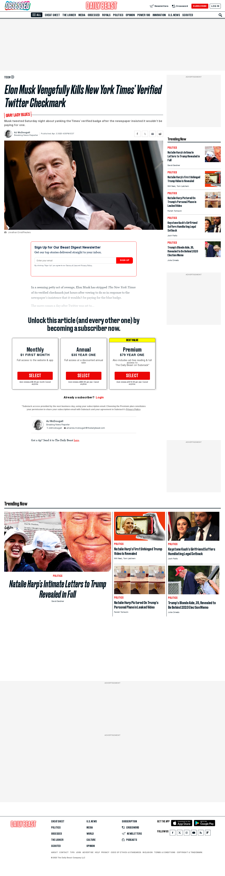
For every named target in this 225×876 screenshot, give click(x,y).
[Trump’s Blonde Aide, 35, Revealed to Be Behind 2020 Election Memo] (213, 256)
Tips (72, 852)
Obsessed (94, 15)
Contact (64, 852)
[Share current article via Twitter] (145, 134)
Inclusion (148, 852)
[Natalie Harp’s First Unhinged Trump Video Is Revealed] (213, 185)
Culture (91, 839)
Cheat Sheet (52, 15)
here (76, 440)
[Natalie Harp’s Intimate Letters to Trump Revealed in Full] (213, 161)
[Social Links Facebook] (172, 833)
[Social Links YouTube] (194, 833)
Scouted (187, 15)
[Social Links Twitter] (179, 833)
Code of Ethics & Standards (126, 852)
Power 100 (143, 15)
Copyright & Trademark (189, 852)
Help (97, 852)
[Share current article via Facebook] (137, 134)
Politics (118, 15)
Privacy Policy (86, 266)
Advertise (88, 852)
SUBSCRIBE (200, 6)
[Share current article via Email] (152, 134)
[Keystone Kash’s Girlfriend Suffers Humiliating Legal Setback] (213, 231)
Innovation (159, 15)
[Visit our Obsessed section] (28, 6)
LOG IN (215, 6)
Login (100, 397)
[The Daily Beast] (101, 6)
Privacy (105, 852)
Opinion (130, 15)
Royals (106, 15)
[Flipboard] (207, 833)
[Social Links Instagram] (186, 833)
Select (35, 376)
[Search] (220, 15)
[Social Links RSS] (201, 833)
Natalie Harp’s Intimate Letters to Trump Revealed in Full (57, 589)
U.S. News (174, 15)
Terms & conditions (164, 852)
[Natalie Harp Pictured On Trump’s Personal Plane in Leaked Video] (213, 206)
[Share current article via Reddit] (160, 134)
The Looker (69, 15)
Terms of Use (71, 266)
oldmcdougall (55, 428)
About (54, 852)
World (90, 833)
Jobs (78, 852)
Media (81, 15)
